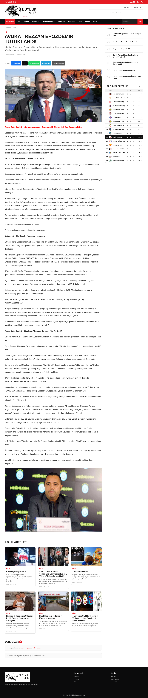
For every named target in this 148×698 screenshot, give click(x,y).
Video (87, 21)
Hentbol (71, 21)
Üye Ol (132, 2)
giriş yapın (26, 648)
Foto (95, 21)
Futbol (26, 21)
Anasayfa (10, 21)
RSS (141, 7)
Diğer (80, 21)
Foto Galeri (114, 682)
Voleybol (61, 21)
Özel (18, 21)
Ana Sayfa (8, 27)
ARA (140, 21)
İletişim (76, 676)
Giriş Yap (140, 2)
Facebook (126, 7)
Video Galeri (115, 679)
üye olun (37, 648)
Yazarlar (113, 676)
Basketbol (36, 21)
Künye (76, 682)
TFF (140, 86)
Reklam (76, 679)
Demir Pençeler (49, 21)
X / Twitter (135, 7)
